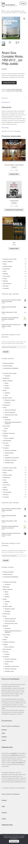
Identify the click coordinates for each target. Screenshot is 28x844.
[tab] (14, 98)
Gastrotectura (6, 268)
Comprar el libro (14, 174)
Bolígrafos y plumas (10, 400)
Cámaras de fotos (9, 452)
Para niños (5, 286)
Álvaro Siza (9, 91)
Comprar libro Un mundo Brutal (14, 210)
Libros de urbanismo (10, 412)
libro (13, 91)
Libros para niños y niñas (11, 414)
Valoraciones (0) (6, 102)
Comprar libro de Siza (9, 82)
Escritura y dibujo (7, 266)
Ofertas (5, 278)
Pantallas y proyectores (9, 433)
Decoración (7, 419)
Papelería (5, 281)
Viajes (6, 428)
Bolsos (6, 383)
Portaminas (7, 402)
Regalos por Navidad (8, 363)
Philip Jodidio (18, 91)
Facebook (4, 729)
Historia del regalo (7, 365)
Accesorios (7, 375)
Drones (6, 455)
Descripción (5, 98)
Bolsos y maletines (8, 261)
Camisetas (7, 392)
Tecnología (6, 288)
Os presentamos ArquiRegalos (10, 368)
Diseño (5, 264)
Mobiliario (5, 273)
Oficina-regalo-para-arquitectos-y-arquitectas (13, 422)
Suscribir (5, 352)
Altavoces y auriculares (10, 450)
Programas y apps (9, 462)
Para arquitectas (7, 283)
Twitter (3, 733)
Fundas (7, 385)
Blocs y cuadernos (9, 438)
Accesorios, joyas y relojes (9, 259)
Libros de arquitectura (16, 11)
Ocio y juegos (6, 276)
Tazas (6, 395)
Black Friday (6, 378)
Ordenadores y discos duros (12, 457)
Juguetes (7, 445)
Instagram (4, 736)
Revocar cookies (14, 841)
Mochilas (7, 388)
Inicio (4, 11)
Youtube (4, 740)
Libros (8, 11)
